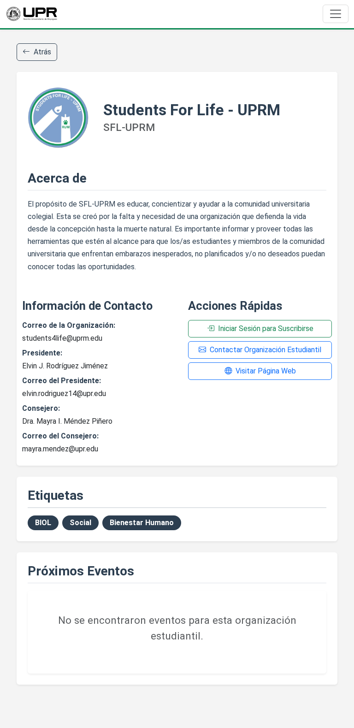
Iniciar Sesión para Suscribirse (265, 328)
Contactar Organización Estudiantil (265, 349)
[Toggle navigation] (335, 14)
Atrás (42, 51)
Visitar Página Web (266, 371)
